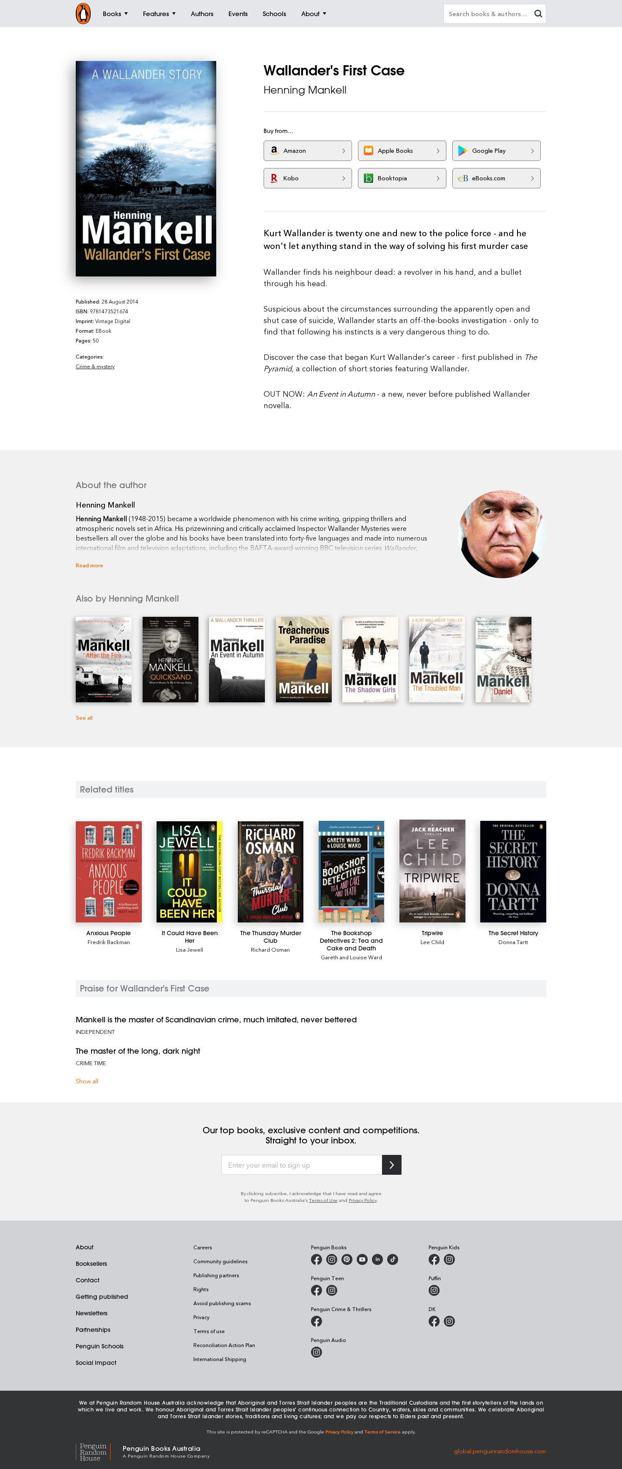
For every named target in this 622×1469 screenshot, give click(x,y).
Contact (87, 1280)
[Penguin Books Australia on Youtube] (362, 1259)
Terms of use (209, 1331)
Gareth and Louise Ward (351, 957)
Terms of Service (382, 1431)
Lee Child (432, 942)
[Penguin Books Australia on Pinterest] (346, 1259)
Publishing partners (216, 1275)
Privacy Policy (363, 1200)
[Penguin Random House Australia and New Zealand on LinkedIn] (377, 1259)
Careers (202, 1247)
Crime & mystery (95, 366)
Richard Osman (270, 949)
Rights (201, 1289)
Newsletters (91, 1313)
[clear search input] (538, 14)
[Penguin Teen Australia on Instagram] (331, 1290)
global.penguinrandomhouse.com (500, 1451)
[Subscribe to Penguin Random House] (392, 1165)
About (85, 1247)
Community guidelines (220, 1261)
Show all (87, 1081)
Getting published (102, 1297)
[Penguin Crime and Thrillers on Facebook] (316, 1321)
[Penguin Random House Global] (99, 1451)
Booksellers (91, 1263)
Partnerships (93, 1330)
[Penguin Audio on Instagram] (316, 1352)
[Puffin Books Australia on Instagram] (434, 1290)
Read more (89, 565)
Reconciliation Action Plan (224, 1345)
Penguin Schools (100, 1346)
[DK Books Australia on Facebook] (434, 1321)
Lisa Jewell (189, 949)
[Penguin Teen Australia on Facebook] (316, 1290)
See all (84, 717)
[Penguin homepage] (83, 13)
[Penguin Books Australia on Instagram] (331, 1259)
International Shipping (219, 1359)
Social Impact (96, 1363)
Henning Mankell (305, 89)
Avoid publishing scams (222, 1303)
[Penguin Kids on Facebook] (434, 1259)
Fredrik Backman (109, 942)
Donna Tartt (513, 942)
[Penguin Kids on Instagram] (449, 1259)
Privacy (201, 1317)
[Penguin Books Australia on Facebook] (316, 1259)
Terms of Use (323, 1200)
